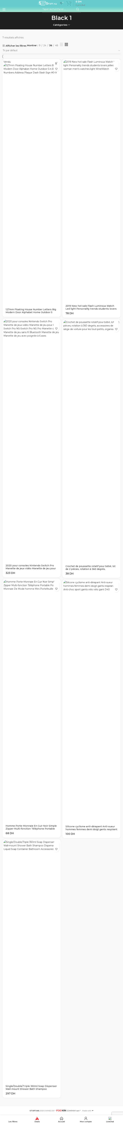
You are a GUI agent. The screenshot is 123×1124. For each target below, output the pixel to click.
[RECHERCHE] (77, 9)
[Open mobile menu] (4, 9)
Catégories (60, 25)
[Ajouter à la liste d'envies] (56, 69)
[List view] (61, 45)
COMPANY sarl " (68, 1111)
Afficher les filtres (16, 45)
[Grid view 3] (66, 45)
